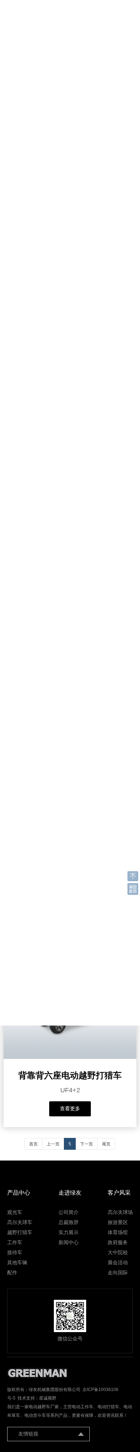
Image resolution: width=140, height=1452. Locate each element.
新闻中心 (69, 1242)
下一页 (86, 1144)
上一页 (53, 1144)
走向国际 (118, 1272)
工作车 (14, 1242)
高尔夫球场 (120, 1212)
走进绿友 (70, 1193)
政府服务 (118, 1242)
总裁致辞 (69, 1222)
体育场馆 (118, 1232)
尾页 (106, 1144)
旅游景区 (118, 1222)
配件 (12, 1272)
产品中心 (18, 1193)
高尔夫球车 (19, 1222)
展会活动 (118, 1262)
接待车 (14, 1252)
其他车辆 (17, 1262)
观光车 (14, 1212)
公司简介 (69, 1212)
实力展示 (69, 1232)
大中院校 (118, 1252)
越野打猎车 (19, 1232)
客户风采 (119, 1193)
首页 (33, 1144)
